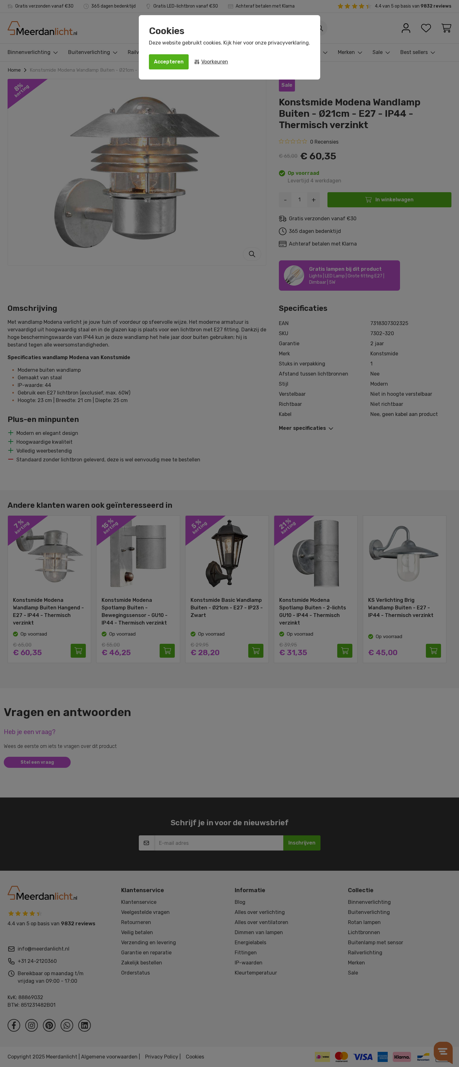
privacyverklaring (288, 43)
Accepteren (169, 62)
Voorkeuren (214, 62)
